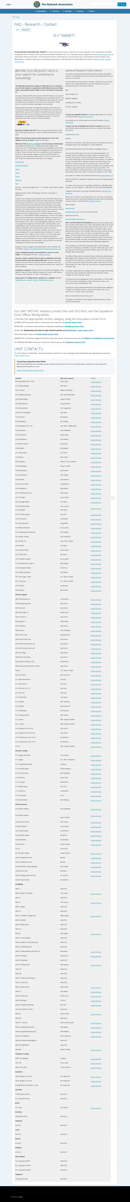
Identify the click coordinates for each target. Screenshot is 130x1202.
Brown (17, 176)
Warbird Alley (19, 162)
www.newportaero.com (53, 249)
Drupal (20, 1197)
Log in (8, 4)
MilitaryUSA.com (95, 201)
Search (123, 4)
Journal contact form (73, 322)
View (17, 30)
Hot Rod (68, 11)
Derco (17, 173)
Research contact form (86, 117)
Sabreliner (18, 180)
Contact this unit (96, 382)
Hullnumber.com (20, 280)
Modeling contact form (74, 326)
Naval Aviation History (72, 134)
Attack (80, 11)
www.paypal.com (105, 54)
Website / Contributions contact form (99, 338)
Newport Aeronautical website (33, 249)
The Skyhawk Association (57, 4)
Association (41, 11)
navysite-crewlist (32, 280)
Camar (17, 169)
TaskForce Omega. (44, 254)
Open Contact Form (21, 355)
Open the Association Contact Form (30, 370)
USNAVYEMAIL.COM (71, 212)
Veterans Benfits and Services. (75, 219)
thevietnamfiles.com (106, 175)
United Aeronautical (21, 165)
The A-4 (55, 11)
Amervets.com (70, 208)
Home (17, 17)
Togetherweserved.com (46, 280)
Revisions (25, 30)
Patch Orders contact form (47, 334)
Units (92, 11)
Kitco (17, 184)
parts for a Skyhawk (33, 144)
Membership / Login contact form (79, 330)
